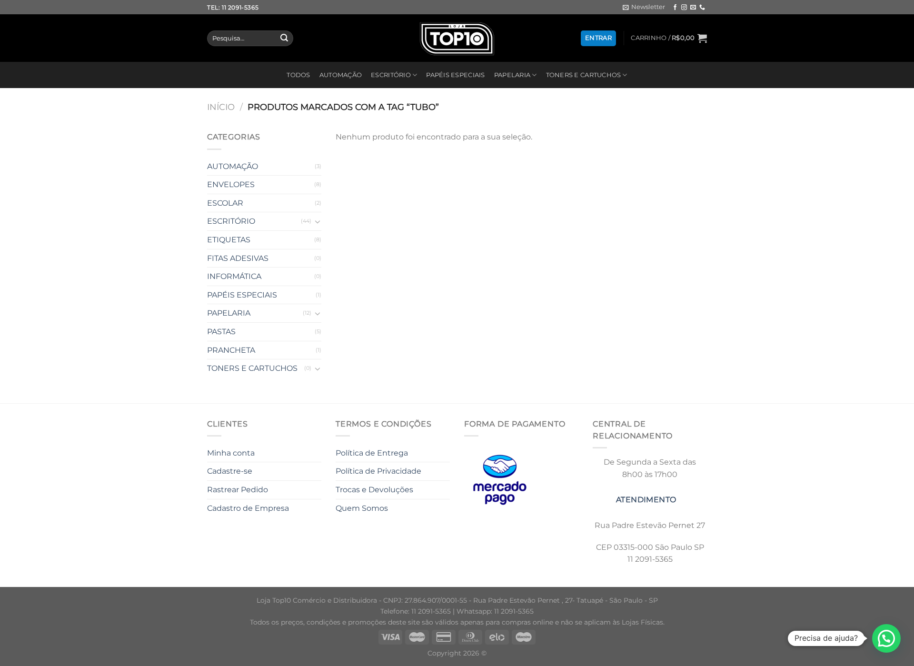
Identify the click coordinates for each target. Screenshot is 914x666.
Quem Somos (362, 508)
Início (221, 106)
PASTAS (221, 331)
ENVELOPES (231, 184)
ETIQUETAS (228, 239)
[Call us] (702, 7)
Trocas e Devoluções (374, 489)
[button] (886, 638)
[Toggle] (317, 221)
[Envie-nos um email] (693, 7)
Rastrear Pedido (237, 489)
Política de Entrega (372, 452)
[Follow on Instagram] (684, 7)
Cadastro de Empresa (248, 508)
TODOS (298, 75)
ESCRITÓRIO (391, 75)
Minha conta (231, 452)
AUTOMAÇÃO (340, 75)
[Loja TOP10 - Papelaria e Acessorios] (457, 38)
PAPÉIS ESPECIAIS (455, 75)
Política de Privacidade (378, 471)
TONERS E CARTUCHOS (583, 75)
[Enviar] (284, 38)
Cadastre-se (229, 471)
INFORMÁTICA (234, 276)
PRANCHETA (231, 350)
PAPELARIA (512, 75)
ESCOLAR (225, 203)
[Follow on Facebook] (675, 7)
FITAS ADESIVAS (237, 258)
